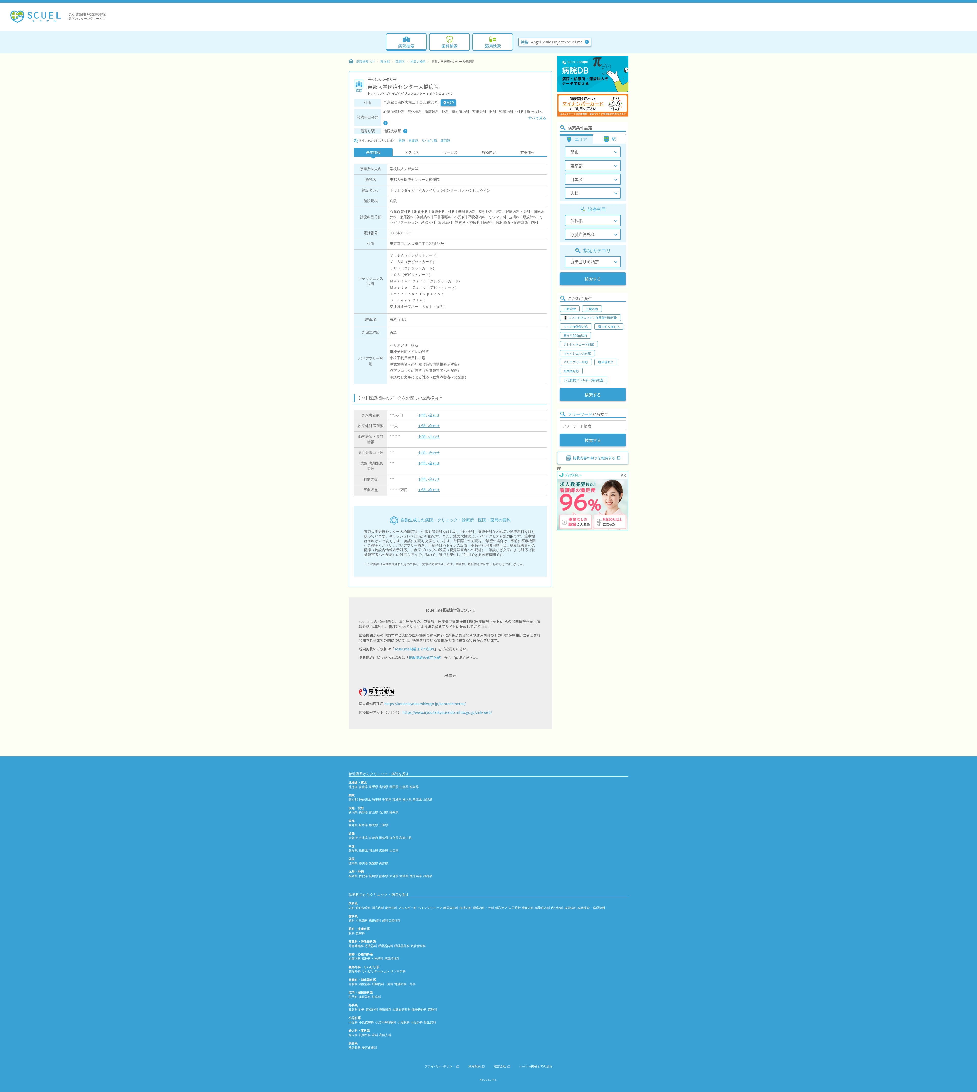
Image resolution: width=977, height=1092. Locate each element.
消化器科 (365, 984)
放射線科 (570, 907)
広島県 (383, 850)
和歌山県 (405, 837)
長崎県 (373, 876)
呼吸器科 (371, 946)
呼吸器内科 (385, 946)
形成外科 (372, 1009)
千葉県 (386, 799)
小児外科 (417, 1022)
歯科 (352, 920)
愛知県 (353, 825)
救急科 (353, 1009)
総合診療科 (363, 907)
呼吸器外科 (402, 946)
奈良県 (393, 837)
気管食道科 (418, 946)
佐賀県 (363, 876)
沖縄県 (427, 876)
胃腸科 (353, 984)
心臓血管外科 (401, 1009)
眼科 (352, 933)
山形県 (404, 787)
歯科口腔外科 (391, 920)
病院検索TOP (365, 61)
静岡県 (373, 825)
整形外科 (355, 971)
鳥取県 (353, 850)
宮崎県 (404, 876)
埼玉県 (376, 799)
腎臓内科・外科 (405, 984)
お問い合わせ (429, 415)
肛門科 (353, 996)
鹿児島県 (416, 876)
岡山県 (373, 850)
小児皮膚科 (366, 1022)
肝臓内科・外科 (382, 984)
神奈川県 (365, 799)
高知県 (383, 863)
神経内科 (528, 907)
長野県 (363, 812)
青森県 (363, 787)
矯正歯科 (375, 920)
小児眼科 (403, 1022)
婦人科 (353, 1035)
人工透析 (514, 907)
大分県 (393, 876)
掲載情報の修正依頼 (425, 657)
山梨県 (427, 799)
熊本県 (383, 876)
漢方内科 (378, 907)
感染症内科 (542, 907)
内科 (352, 907)
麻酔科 (432, 1009)
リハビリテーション (375, 971)
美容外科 (355, 1047)
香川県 (363, 863)
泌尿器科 (365, 996)
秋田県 (393, 787)
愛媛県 (373, 863)
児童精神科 (391, 958)
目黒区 (400, 61)
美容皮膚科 (369, 1047)
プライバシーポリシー (440, 1066)
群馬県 (417, 799)
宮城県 (383, 787)
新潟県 (353, 812)
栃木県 (407, 799)
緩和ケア (501, 907)
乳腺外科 (365, 1035)
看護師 (413, 140)
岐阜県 (363, 825)
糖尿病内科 (450, 907)
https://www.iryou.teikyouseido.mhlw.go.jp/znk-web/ (447, 712)
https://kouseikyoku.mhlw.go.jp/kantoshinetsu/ (425, 703)
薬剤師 (445, 140)
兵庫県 (363, 837)
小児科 (353, 1022)
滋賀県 (383, 837)
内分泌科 (557, 907)
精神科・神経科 (372, 958)
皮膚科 (360, 933)
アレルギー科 (407, 907)
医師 (402, 140)
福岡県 (353, 876)
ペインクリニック (430, 907)
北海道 (353, 787)
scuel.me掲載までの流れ (414, 648)
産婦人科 (385, 1035)
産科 (375, 1035)
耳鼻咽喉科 (356, 946)
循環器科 (385, 1009)
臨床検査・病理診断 (591, 907)
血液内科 (465, 907)
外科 (362, 1009)
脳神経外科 (419, 1009)
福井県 (393, 812)
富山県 (373, 812)
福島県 (414, 787)
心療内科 (355, 958)
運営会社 (500, 1066)
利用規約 (474, 1066)
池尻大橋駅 (418, 61)
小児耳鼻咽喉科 (385, 1022)
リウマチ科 (398, 971)
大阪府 (353, 837)
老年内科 (391, 907)
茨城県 (396, 799)
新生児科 (430, 1022)
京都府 (373, 837)
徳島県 (353, 863)
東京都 (385, 61)
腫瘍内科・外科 (483, 907)
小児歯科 (362, 920)
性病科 (376, 996)
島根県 (363, 850)
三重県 (383, 825)
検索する (593, 279)
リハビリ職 (429, 140)
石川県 (383, 812)
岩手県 (373, 787)
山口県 (393, 850)
